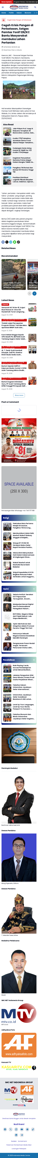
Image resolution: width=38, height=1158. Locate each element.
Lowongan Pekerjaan (19, 1149)
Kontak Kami (22, 1141)
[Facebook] (3, 242)
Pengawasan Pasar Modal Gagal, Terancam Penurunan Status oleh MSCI (24, 645)
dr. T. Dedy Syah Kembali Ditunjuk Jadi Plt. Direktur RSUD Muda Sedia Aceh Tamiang (12, 352)
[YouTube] (22, 1129)
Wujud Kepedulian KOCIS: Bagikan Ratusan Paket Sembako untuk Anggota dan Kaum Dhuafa (23, 574)
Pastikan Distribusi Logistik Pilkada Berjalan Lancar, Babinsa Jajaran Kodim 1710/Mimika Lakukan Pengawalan (23, 179)
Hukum (19, 13)
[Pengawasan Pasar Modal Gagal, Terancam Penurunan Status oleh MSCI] (7, 646)
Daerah (5, 304)
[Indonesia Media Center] (19, 7)
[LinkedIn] (16, 1135)
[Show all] (34, 518)
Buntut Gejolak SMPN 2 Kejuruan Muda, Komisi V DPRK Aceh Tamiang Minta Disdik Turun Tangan (14, 368)
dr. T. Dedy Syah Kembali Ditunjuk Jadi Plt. (12, 347)
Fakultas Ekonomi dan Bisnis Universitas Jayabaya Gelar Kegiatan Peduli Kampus (23, 716)
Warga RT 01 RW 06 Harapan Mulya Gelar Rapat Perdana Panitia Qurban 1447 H (22, 545)
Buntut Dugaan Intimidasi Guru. (12, 378)
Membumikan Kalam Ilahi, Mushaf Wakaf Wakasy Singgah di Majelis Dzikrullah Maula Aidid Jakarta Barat (23, 535)
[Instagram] (16, 1129)
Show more (19, 395)
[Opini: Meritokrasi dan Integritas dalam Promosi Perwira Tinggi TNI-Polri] (7, 627)
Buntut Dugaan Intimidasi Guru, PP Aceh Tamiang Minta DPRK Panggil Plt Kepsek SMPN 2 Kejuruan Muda (14, 384)
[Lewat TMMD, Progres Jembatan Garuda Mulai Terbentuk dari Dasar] (14, 274)
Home (4, 13)
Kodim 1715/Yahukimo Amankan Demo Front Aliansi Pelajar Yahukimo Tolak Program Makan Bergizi (23, 140)
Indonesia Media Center (21, 1155)
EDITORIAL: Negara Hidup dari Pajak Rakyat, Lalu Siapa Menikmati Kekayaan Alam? (23, 616)
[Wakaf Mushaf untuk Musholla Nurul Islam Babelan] (7, 566)
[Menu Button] (3, 7)
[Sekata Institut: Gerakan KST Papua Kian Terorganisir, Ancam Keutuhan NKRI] (7, 598)
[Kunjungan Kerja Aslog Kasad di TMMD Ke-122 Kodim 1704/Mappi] (7, 151)
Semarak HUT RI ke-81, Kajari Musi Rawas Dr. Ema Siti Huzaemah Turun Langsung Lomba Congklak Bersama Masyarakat (13, 310)
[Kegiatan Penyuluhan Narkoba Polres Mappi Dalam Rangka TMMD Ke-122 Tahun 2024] (7, 161)
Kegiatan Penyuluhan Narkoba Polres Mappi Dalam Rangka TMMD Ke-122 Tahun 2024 (23, 160)
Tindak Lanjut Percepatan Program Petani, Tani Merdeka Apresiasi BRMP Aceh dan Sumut (14, 325)
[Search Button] (35, 7)
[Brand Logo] (11, 1090)
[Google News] (27, 1129)
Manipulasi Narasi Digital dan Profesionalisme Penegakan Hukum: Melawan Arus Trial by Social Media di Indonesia (23, 606)
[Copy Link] (18, 242)
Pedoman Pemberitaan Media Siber (19, 1145)
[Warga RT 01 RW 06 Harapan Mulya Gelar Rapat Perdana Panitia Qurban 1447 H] (7, 546)
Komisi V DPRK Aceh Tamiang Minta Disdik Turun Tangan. (13, 363)
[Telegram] (10, 242)
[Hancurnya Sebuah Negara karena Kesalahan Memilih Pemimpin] (7, 637)
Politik (11, 13)
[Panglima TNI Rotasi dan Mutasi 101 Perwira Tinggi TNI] (7, 171)
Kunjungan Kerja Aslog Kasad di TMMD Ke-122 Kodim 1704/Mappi (22, 150)
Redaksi (14, 1141)
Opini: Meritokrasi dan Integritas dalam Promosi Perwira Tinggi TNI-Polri (23, 626)
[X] (6, 242)
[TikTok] (33, 1129)
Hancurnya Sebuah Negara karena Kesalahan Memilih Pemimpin (24, 636)
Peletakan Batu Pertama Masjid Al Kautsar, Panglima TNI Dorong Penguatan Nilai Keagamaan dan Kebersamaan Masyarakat (23, 525)
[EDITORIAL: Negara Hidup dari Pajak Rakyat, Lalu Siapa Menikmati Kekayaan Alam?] (7, 617)
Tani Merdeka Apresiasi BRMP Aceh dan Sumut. (13, 320)
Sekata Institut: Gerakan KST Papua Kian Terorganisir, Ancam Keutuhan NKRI (23, 597)
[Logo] (19, 1114)
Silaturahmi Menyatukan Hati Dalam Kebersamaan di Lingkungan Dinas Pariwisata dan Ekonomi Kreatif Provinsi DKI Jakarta (23, 555)
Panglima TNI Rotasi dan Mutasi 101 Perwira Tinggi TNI (23, 170)
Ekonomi (28, 13)
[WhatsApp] (14, 242)
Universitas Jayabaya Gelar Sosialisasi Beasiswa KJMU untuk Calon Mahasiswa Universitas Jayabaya (22, 697)
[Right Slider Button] (36, 13)
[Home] (4, 20)
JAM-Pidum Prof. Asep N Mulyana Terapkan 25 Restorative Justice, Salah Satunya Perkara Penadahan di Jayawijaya (23, 131)
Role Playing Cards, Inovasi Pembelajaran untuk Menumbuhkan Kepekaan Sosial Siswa (22, 668)
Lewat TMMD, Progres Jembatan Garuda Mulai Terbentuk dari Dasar (13, 285)
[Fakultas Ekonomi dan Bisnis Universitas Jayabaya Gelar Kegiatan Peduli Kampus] (7, 717)
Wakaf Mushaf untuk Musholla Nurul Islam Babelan (21, 565)
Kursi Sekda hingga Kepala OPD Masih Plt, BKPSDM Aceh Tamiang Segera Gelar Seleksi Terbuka (14, 337)
